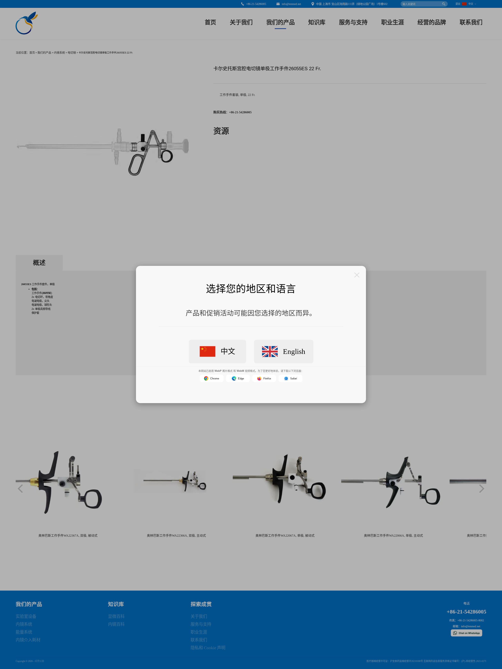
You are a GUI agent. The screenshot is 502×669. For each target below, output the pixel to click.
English (294, 351)
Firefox (267, 378)
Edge (241, 378)
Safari (293, 378)
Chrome (214, 378)
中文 (228, 351)
